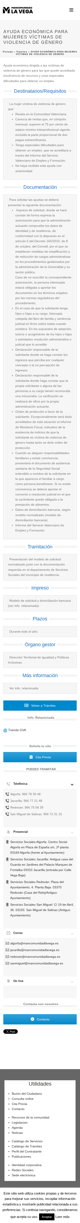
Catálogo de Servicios (27, 1141)
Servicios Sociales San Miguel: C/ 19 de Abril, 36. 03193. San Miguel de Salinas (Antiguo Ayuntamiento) (42, 910)
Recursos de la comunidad (30, 1117)
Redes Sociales (23, 1170)
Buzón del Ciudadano (27, 1093)
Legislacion (20, 1122)
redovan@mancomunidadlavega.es (35, 956)
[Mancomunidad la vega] (18, 10)
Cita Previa (43, 757)
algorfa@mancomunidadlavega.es (34, 943)
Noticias (17, 1132)
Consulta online (23, 1098)
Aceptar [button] (47, 1217)
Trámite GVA (16, 730)
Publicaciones (21, 1156)
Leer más (62, 1217)
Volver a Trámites (43, 705)
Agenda (17, 1127)
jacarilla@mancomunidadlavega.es (34, 950)
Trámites (21, 51)
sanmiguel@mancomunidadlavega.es (36, 963)
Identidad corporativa (27, 1165)
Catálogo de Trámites (27, 1146)
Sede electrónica (23, 1175)
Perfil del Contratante (27, 1151)
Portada (8, 51)
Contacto (43, 1019)
